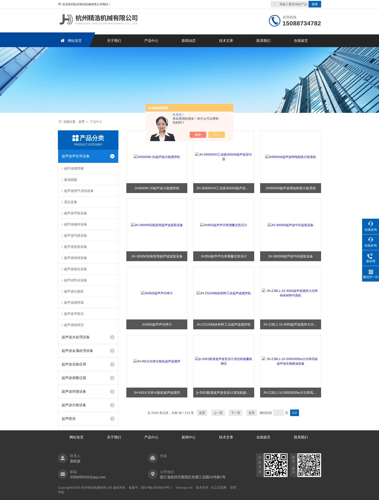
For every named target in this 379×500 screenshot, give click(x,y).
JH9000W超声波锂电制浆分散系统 (290, 188)
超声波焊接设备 (74, 391)
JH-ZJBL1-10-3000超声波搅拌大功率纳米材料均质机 (292, 324)
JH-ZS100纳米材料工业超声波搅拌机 (224, 324)
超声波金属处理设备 (77, 351)
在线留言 (301, 41)
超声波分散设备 (74, 405)
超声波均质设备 (75, 235)
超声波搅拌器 (74, 302)
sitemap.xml (184, 487)
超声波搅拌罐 (74, 168)
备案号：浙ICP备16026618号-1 (150, 487)
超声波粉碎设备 (75, 258)
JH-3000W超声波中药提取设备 (290, 256)
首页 (82, 121)
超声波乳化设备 (75, 280)
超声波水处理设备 (76, 337)
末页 (251, 413)
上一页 (218, 413)
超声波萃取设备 (75, 213)
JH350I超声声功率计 (157, 324)
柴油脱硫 (70, 179)
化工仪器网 (219, 487)
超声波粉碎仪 (74, 325)
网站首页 (75, 41)
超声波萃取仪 (74, 314)
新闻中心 (189, 437)
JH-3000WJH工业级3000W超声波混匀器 (225, 188)
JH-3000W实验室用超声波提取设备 (157, 256)
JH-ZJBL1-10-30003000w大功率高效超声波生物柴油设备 (292, 392)
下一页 (235, 413)
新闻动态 (189, 41)
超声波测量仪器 (74, 378)
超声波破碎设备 (75, 224)
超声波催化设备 (75, 269)
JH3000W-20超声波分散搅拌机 (156, 188)
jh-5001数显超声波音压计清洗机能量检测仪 (225, 392)
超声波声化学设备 (76, 156)
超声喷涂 (69, 418)
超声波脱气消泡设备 (79, 191)
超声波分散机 (74, 291)
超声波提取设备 (75, 246)
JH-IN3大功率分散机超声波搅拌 (157, 392)
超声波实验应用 (74, 364)
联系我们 (263, 41)
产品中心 (151, 41)
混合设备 (70, 202)
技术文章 (226, 41)
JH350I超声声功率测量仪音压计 (223, 256)
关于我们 (114, 41)
